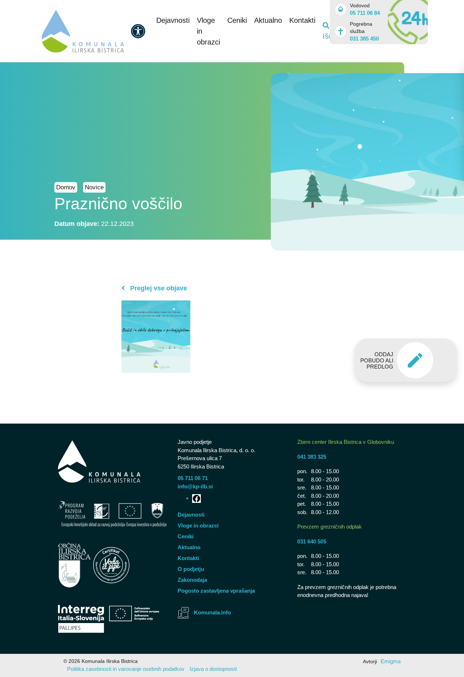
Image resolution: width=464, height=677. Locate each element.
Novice (94, 187)
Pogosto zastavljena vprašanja (216, 591)
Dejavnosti (173, 20)
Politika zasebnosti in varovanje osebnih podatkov (126, 669)
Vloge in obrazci (198, 525)
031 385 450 (364, 38)
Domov (65, 187)
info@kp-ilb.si (195, 486)
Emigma (391, 661)
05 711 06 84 (365, 13)
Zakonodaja (192, 580)
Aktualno (268, 20)
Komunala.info (212, 612)
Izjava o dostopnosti (213, 669)
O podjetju (191, 569)
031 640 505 (311, 541)
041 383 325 (311, 457)
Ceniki (237, 20)
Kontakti (302, 20)
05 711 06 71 (193, 478)
